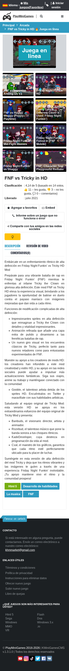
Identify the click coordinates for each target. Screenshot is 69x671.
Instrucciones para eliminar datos (26, 578)
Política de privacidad (18, 573)
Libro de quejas (15, 593)
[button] (41, 16)
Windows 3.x (45, 622)
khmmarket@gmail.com (20, 549)
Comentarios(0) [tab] (20, 253)
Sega (8, 618)
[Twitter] (37, 658)
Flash (40, 614)
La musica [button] (13, 494)
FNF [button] (31, 494)
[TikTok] (31, 658)
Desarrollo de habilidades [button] (40, 486)
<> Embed (48, 208)
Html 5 (12, 486)
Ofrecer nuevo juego (18, 583)
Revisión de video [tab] (37, 246)
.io (38, 626)
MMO (8, 626)
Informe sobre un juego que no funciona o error (36, 216)
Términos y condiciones (20, 567)
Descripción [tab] (12, 246)
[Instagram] (26, 658)
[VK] (49, 658)
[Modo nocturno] (13, 236)
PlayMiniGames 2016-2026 (22, 647)
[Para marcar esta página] (47, 5)
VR (7, 630)
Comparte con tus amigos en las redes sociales (35, 227)
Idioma (13, 5)
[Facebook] (43, 658)
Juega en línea (34, 53)
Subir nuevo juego (16, 588)
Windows (11, 622)
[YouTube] (20, 658)
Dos (39, 618)
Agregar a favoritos (23, 208)
